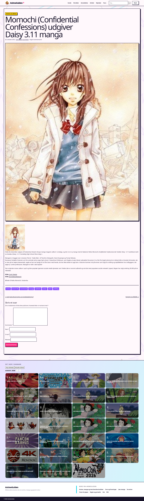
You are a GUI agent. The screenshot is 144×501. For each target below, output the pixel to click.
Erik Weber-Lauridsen (22, 39)
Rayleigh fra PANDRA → (132, 297)
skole (50, 289)
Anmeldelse (84, 3)
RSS (107, 492)
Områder (76, 3)
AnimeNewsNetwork (15, 277)
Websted (7, 339)
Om (104, 492)
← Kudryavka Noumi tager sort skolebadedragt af (19, 297)
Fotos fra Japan (83, 492)
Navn (7, 329)
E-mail (7, 334)
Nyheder (98, 3)
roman (45, 289)
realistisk (38, 289)
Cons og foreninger (110, 489)
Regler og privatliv (95, 492)
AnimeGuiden (17, 3)
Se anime (129, 489)
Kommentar (9, 325)
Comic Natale (13, 274)
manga (31, 289)
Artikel (92, 3)
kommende (23, 289)
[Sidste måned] (17, 370)
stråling (56, 289)
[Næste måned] (20, 370)
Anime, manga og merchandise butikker (91, 489)
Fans (104, 3)
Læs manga (121, 489)
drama (8, 289)
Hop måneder (10, 367)
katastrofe (15, 289)
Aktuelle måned (19, 367)
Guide (69, 3)
